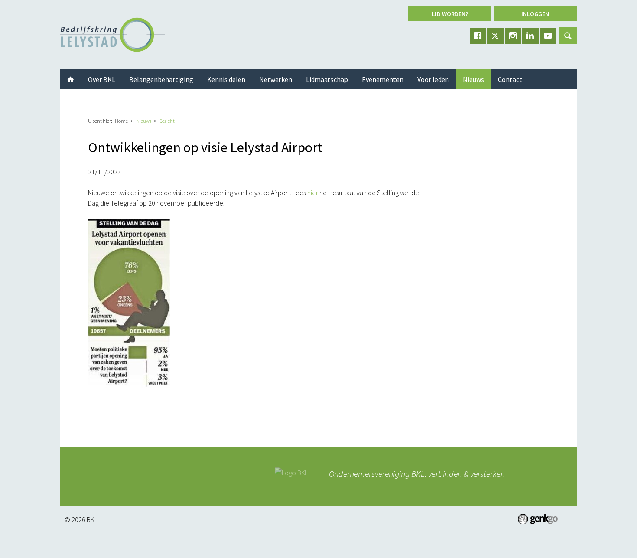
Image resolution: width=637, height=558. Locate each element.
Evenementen (382, 79)
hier (312, 192)
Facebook (478, 36)
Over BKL (101, 79)
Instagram (513, 36)
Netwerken (275, 79)
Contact (510, 79)
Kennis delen (226, 79)
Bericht (167, 120)
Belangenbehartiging (161, 79)
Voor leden (433, 79)
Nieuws (143, 120)
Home (121, 120)
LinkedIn (530, 36)
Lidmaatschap (327, 79)
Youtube (548, 36)
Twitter (495, 36)
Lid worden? (450, 14)
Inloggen (535, 14)
